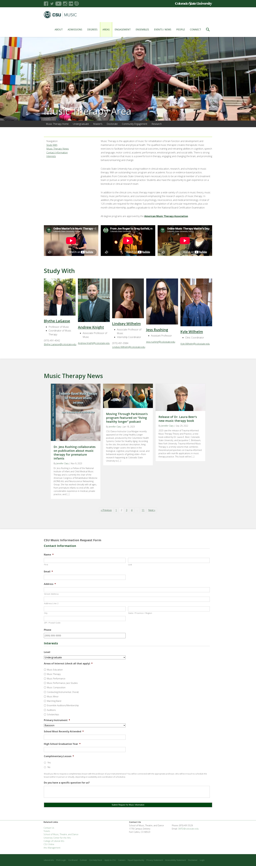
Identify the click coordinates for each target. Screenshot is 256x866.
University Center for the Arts (57, 837)
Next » (151, 510)
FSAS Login (61, 860)
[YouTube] (58, 3)
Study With (51, 145)
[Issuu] (77, 3)
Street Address (51, 594)
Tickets (47, 831)
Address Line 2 (51, 603)
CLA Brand (72, 860)
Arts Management (52, 847)
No (49, 767)
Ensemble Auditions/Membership (63, 705)
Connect (195, 29)
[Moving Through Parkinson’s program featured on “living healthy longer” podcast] (128, 407)
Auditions (51, 710)
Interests (51, 156)
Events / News (162, 29)
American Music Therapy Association (166, 216)
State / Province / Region (140, 613)
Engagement (123, 29)
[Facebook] (46, 3)
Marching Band (54, 701)
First (46, 564)
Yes (49, 762)
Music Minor (53, 696)
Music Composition (56, 687)
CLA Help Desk (95, 860)
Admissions (75, 29)
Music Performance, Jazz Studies (62, 683)
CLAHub (83, 860)
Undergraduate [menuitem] (81, 124)
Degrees (92, 29)
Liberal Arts (49, 860)
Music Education (55, 669)
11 (143, 510)
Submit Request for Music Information (128, 805)
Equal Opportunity (136, 860)
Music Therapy (54, 674)
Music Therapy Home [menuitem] (57, 124)
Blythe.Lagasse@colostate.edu (60, 344)
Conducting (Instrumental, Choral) (63, 692)
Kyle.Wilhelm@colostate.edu (195, 343)
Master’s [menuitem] (97, 124)
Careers (121, 860)
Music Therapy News (57, 148)
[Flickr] (71, 3)
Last (130, 564)
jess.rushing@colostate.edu (160, 341)
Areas (106, 29)
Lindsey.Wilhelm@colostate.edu (128, 347)
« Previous (106, 510)
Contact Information (57, 152)
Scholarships (53, 714)
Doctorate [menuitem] (112, 124)
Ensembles (142, 29)
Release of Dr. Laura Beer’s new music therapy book (178, 419)
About (59, 29)
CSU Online (49, 844)
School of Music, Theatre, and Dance (61, 834)
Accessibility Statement (175, 860)
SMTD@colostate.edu (188, 828)
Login (202, 860)
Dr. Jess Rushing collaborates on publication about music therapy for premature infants (75, 452)
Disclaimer (192, 860)
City (46, 613)
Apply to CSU (110, 860)
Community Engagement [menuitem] (134, 124)
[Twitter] (52, 3)
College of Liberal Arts (54, 841)
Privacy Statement (155, 860)
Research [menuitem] (157, 124)
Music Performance (56, 678)
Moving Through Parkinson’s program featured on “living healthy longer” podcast (127, 418)
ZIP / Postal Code (52, 622)
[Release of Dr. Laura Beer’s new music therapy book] (180, 410)
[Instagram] (65, 3)
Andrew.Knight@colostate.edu (94, 343)
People (180, 29)
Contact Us (49, 827)
